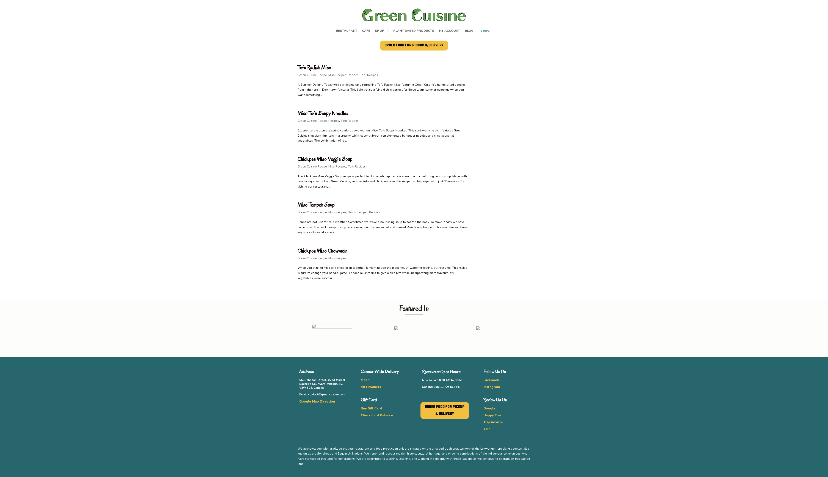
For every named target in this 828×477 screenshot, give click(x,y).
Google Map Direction (317, 401)
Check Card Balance (377, 415)
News (352, 212)
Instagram (491, 387)
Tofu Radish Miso (314, 67)
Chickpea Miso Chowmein (322, 250)
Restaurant (346, 31)
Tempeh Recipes (368, 212)
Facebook (491, 380)
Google (489, 408)
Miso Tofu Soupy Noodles (323, 113)
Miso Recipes (337, 75)
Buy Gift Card (371, 408)
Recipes (353, 75)
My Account (449, 31)
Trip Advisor (493, 422)
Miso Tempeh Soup (316, 204)
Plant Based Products (413, 31)
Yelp (487, 429)
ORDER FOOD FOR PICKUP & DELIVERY (414, 45)
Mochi (365, 380)
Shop (379, 31)
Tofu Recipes (369, 75)
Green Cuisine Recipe (312, 75)
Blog (469, 31)
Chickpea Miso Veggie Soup (325, 159)
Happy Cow (492, 415)
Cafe (366, 31)
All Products (371, 387)
